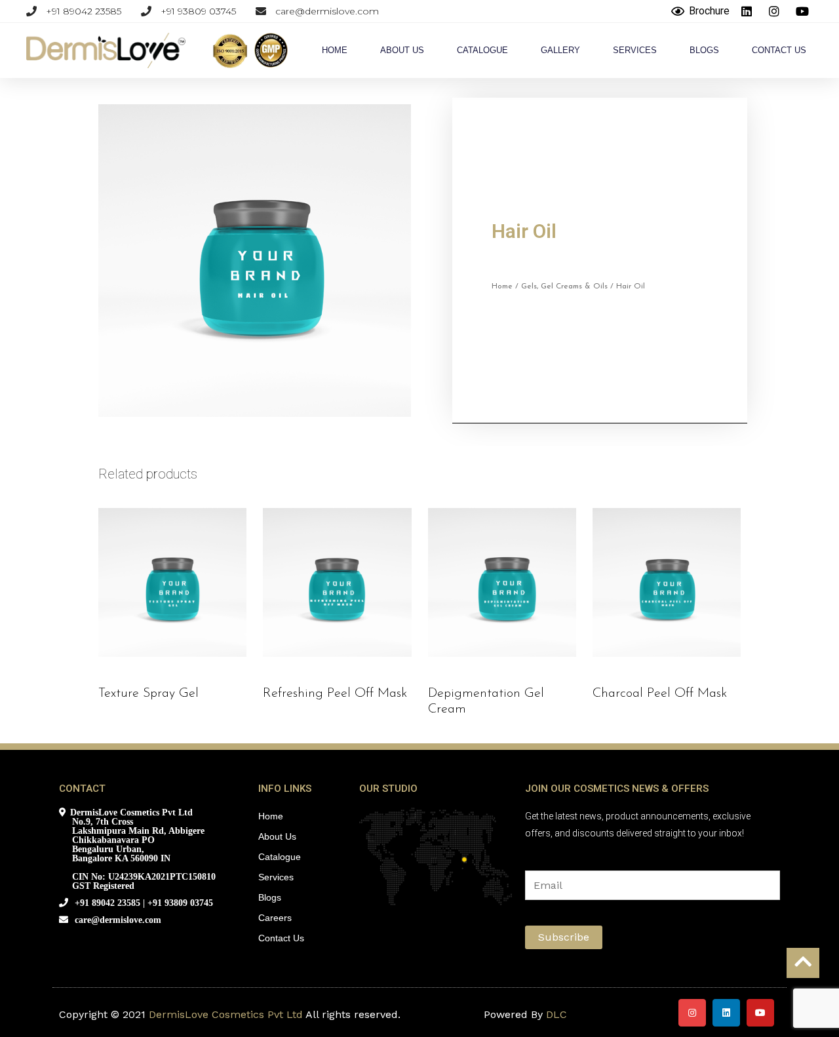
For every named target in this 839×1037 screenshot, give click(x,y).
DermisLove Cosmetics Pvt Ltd (226, 1014)
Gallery (560, 50)
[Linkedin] (726, 1013)
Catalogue (482, 50)
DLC (556, 1014)
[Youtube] (760, 1013)
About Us (402, 50)
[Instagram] (692, 1013)
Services (635, 50)
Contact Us (779, 50)
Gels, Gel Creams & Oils (564, 286)
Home (334, 50)
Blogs (704, 50)
